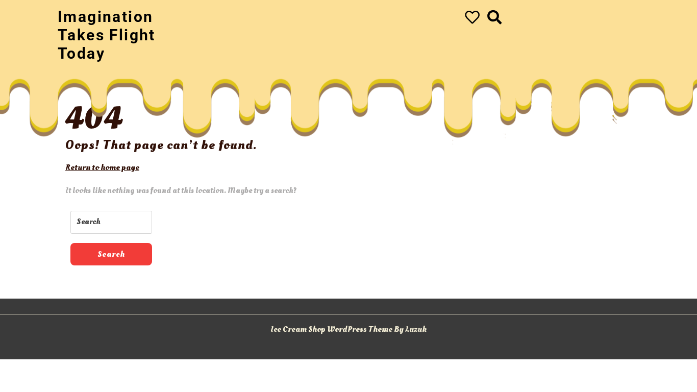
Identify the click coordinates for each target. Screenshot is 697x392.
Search (111, 254)
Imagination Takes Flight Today (107, 35)
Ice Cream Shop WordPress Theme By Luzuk (348, 329)
